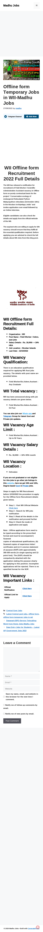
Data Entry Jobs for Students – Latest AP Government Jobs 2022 (21, 628)
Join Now (32, 116)
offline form (33, 614)
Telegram (7, 416)
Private (25, 486)
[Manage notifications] (38, 927)
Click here (13, 508)
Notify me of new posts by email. (19, 713)
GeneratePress (33, 928)
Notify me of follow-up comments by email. (20, 706)
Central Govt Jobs (14, 610)
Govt (18, 486)
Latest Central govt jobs (16, 614)
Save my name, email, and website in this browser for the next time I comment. (22, 696)
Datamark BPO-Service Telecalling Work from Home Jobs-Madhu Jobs (19, 622)
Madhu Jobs (11, 5)
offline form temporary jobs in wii (18, 617)
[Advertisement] (21, 34)
